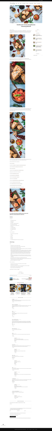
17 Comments (30, 275)
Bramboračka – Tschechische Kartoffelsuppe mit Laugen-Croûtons (12, 293)
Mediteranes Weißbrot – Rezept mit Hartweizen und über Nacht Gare (17, 187)
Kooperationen (31, 3)
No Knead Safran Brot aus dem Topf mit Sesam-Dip (16, 185)
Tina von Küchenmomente (15, 319)
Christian (18, 269)
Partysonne (13, 163)
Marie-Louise (13, 355)
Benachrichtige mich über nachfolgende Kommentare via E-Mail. (15, 414)
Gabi (12, 367)
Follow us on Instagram (3, 425)
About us (27, 3)
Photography (24, 3)
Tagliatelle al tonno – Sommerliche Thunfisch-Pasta (17, 293)
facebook (39, 0)
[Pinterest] (22, 273)
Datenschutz (38, 3)
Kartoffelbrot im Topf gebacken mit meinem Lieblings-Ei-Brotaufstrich (19, 165)
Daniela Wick (13, 344)
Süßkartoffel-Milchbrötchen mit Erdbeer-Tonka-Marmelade (17, 183)
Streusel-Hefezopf (15, 178)
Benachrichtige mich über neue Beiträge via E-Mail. (14, 415)
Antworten (13, 308)
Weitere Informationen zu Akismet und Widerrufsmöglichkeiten (15, 409)
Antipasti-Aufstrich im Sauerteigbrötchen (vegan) (19, 170)
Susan (12, 311)
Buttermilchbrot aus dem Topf (16, 173)
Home (16, 3)
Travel (21, 3)
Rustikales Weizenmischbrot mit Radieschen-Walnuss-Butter (18, 180)
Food (18, 3)
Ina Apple (13, 299)
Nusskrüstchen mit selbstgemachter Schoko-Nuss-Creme (17, 166)
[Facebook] (19, 273)
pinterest (42, 0)
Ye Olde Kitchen (14, 378)
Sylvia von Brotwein (14, 328)
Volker (13, 333)
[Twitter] (21, 273)
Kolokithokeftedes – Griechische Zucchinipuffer (29, 293)
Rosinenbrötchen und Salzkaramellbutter (15, 175)
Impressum (35, 3)
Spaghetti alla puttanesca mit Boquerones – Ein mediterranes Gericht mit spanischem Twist (23, 293)
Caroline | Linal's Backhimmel (15, 391)
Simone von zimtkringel (15, 304)
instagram (40, 0)
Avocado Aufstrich (13, 168)
